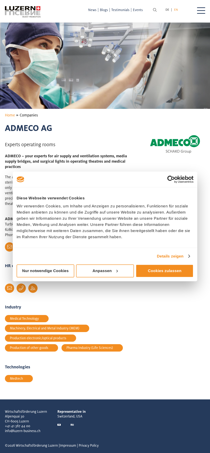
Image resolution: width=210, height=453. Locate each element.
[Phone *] (21, 288)
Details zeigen (170, 256)
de (167, 9)
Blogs (104, 10)
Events (138, 10)
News (92, 10)
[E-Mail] (9, 247)
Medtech (16, 378)
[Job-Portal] (33, 288)
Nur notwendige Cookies (45, 271)
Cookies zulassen (164, 271)
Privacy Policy (89, 445)
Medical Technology (24, 318)
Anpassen (102, 271)
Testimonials (120, 10)
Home (10, 115)
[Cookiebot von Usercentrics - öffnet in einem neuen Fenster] (175, 179)
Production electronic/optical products (38, 338)
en (176, 9)
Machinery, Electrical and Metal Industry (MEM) (44, 328)
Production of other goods (29, 347)
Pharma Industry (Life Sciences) (89, 347)
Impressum (68, 445)
